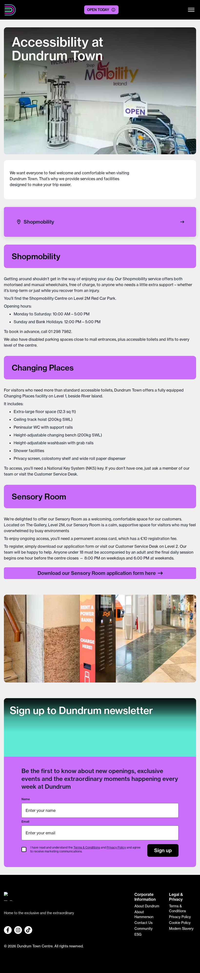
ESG (137, 934)
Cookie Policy (179, 923)
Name (25, 799)
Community (143, 928)
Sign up (163, 850)
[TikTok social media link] (28, 930)
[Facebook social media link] (8, 930)
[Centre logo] (10, 10)
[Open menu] (191, 10)
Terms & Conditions (86, 847)
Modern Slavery (181, 928)
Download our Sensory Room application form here (97, 573)
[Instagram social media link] (18, 930)
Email (25, 821)
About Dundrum (146, 906)
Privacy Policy (116, 847)
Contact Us (143, 923)
